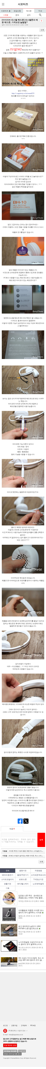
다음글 (24, 851)
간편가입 (14, 1025)
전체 (7, 871)
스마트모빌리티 (7, 879)
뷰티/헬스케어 (22, 884)
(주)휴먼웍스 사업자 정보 (16, 1031)
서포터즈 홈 (5, 11)
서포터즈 (23, 4)
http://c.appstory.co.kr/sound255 (23, 93)
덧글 (12, 829)
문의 (17, 15)
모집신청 (17, 11)
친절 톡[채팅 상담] (10, 1045)
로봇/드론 (23, 879)
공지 (29, 15)
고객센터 (24, 1025)
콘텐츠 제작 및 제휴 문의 (12, 1054)
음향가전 (22, 871)
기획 (7, 888)
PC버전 (33, 1025)
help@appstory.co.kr (16, 1035)
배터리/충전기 (7, 875)
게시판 (28, 11)
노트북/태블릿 (38, 884)
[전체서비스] (2, 4)
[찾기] (40, 15)
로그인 (5, 1025)
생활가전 (7, 884)
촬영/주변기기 (22, 875)
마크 (40, 11)
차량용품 (38, 871)
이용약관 (22, 1051)
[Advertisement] (23, 996)
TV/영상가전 (38, 879)
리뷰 (6, 15)
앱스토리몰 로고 (5, 1032)
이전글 (24, 856)
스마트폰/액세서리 (38, 875)
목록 (42, 30)
